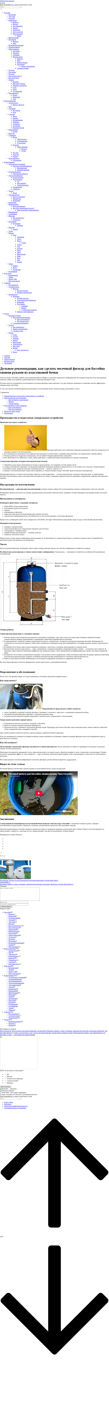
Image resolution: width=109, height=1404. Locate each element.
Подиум (11, 74)
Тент (14, 99)
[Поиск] (21, 7)
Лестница (16, 51)
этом (68, 760)
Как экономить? (18, 327)
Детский (12, 18)
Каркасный (13, 20)
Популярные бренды (20, 174)
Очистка (16, 154)
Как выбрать (21, 183)
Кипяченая (12, 202)
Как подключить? (23, 319)
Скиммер (16, 55)
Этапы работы (14, 404)
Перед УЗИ (13, 279)
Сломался (16, 124)
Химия (11, 80)
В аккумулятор (18, 177)
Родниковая (13, 271)
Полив (11, 333)
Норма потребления (20, 329)
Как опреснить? (18, 218)
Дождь (11, 191)
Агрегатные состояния (17, 164)
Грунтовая (16, 223)
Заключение (8, 413)
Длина (23, 243)
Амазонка (20, 237)
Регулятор (16, 110)
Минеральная (13, 204)
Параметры (17, 199)
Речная (11, 233)
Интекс (15, 24)
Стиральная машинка (20, 323)
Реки (14, 235)
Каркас (15, 28)
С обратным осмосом (29, 310)
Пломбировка (18, 120)
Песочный (21, 64)
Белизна (16, 82)
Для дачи (12, 16)
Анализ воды (13, 103)
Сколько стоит (18, 331)
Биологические (22, 291)
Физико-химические (24, 292)
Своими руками (23, 68)
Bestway (16, 22)
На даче (15, 153)
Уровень (20, 225)
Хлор (15, 89)
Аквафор (24, 306)
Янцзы (19, 262)
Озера (11, 264)
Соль (14, 87)
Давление (12, 108)
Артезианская (22, 141)
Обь (18, 260)
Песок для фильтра (28, 66)
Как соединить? (23, 350)
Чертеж (11, 402)
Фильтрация (13, 294)
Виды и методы (18, 105)
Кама (19, 250)
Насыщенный (22, 168)
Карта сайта (8, 1102)
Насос (15, 352)
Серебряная (13, 214)
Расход (6, 314)
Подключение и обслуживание (15, 405)
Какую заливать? (19, 197)
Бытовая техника (15, 315)
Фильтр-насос (18, 57)
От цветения (17, 91)
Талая (11, 231)
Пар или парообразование (22, 166)
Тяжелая (11, 1010)
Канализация (13, 130)
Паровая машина (23, 170)
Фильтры (16, 296)
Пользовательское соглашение (15, 1108)
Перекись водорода (20, 85)
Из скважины (13, 285)
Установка (16, 126)
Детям (11, 277)
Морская (12, 216)
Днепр (19, 245)
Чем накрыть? (18, 34)
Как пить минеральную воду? (23, 208)
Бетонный (12, 15)
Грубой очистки (23, 298)
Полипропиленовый (16, 45)
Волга (19, 241)
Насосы (24, 149)
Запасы (15, 229)
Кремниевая (13, 212)
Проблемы (16, 200)
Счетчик (12, 114)
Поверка (16, 122)
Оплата (11, 325)
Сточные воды (14, 287)
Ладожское (17, 269)
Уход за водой (18, 32)
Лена (19, 252)
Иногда (9, 1076)
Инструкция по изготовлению (15, 398)
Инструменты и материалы (18, 400)
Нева (19, 256)
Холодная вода (14, 158)
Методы (16, 289)
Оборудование (14, 49)
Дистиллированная (15, 176)
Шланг (15, 348)
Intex (14, 43)
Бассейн (7, 13)
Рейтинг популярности (25, 312)
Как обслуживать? (15, 409)
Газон (15, 335)
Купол (15, 95)
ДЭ (18, 181)
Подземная (12, 222)
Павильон (16, 97)
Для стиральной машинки (26, 300)
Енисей (19, 248)
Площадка (16, 30)
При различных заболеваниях (28, 210)
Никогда (9, 1083)
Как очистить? (14, 78)
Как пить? (8, 273)
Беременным (13, 275)
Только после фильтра (14, 1079)
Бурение (16, 145)
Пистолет (16, 346)
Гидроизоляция (14, 47)
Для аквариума (14, 195)
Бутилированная (15, 172)
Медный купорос (19, 84)
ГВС (10, 107)
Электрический (22, 185)
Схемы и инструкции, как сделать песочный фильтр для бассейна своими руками (43, 1033)
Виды (15, 116)
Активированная (15, 979)
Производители (18, 128)
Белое (15, 268)
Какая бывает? (9, 162)
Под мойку (21, 304)
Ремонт (15, 156)
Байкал (15, 266)
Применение (17, 187)
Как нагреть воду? (15, 76)
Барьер (23, 308)
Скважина (12, 135)
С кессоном (21, 143)
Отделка (12, 70)
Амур (19, 239)
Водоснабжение (10, 101)
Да (7, 1074)
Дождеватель (17, 344)
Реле (14, 112)
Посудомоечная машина (21, 317)
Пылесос (16, 53)
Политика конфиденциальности (16, 1106)
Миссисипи (21, 254)
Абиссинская (22, 139)
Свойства (16, 189)
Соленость (16, 220)
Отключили (17, 160)
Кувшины (20, 302)
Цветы (15, 340)
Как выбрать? (18, 26)
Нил (18, 258)
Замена (15, 118)
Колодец (12, 133)
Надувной (12, 39)
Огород (15, 337)
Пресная (12, 227)
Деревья (16, 338)
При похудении (14, 281)
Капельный (17, 342)
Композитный (14, 38)
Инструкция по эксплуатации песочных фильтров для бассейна (23, 1031)
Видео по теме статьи (12, 411)
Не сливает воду (23, 321)
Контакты (7, 1104)
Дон (18, 246)
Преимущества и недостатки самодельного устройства (24, 396)
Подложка (12, 72)
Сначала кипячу (12, 1081)
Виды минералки (19, 206)
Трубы (15, 131)
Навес (19, 36)
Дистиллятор (17, 179)
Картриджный (22, 62)
